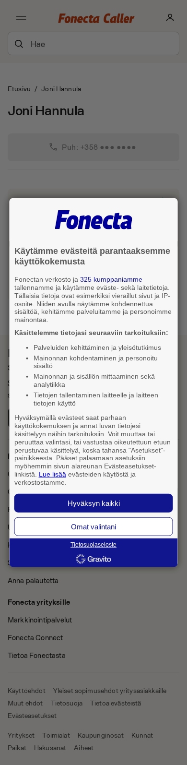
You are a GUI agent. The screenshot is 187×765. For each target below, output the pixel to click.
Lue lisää (52, 474)
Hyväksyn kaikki (94, 503)
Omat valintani (93, 526)
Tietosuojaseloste (93, 544)
